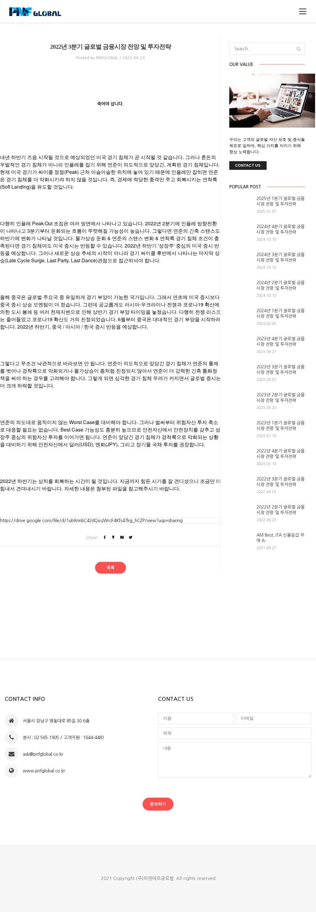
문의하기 (158, 804)
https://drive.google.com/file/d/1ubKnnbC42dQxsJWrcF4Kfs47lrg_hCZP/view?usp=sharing (91, 520)
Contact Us (248, 165)
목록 (110, 568)
